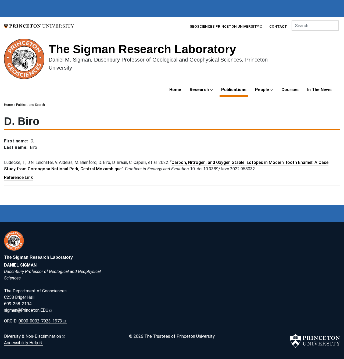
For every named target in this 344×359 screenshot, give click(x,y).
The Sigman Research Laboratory (142, 49)
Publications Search (30, 105)
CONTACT (278, 26)
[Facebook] (237, 234)
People (262, 89)
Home (175, 89)
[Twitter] (255, 234)
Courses (290, 89)
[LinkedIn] (249, 234)
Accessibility (21, 342)
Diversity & (32, 336)
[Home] (26, 61)
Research (199, 89)
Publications (234, 89)
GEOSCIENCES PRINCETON (224, 26)
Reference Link (18, 177)
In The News (319, 89)
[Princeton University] (39, 25)
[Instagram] (243, 234)
